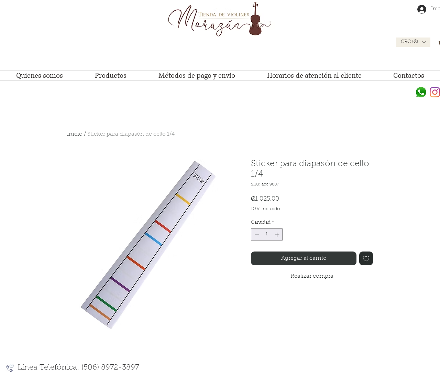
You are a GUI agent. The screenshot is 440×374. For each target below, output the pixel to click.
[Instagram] (435, 92)
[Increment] (278, 235)
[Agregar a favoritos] (366, 258)
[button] (413, 42)
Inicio (74, 134)
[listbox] (413, 42)
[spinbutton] (267, 235)
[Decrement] (256, 235)
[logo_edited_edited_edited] (421, 92)
